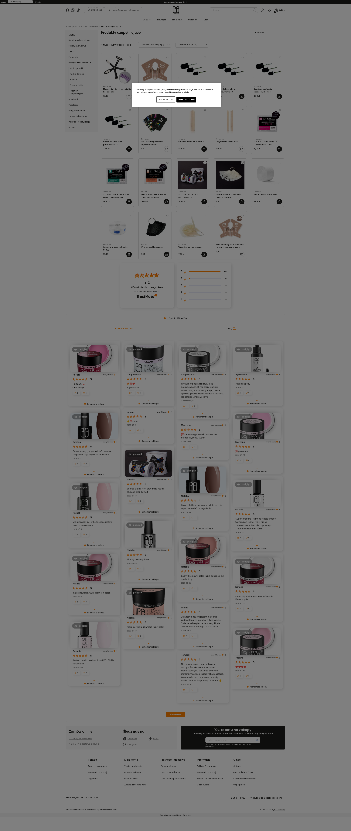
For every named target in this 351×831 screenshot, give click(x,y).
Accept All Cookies (186, 99)
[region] (176, 95)
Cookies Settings (165, 99)
